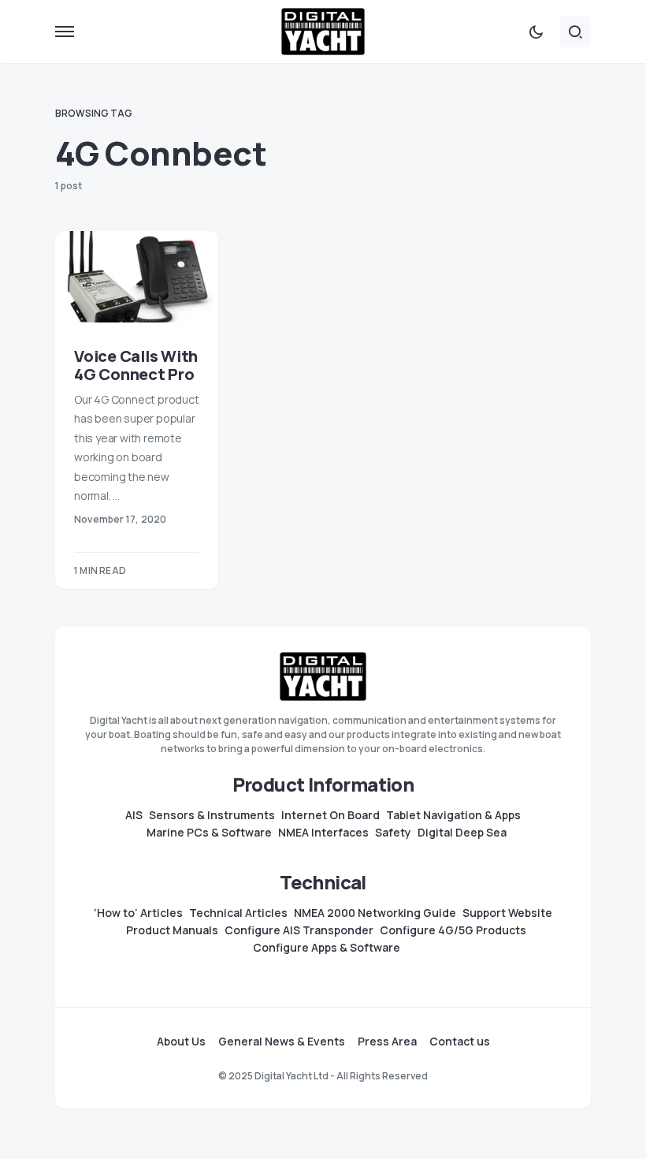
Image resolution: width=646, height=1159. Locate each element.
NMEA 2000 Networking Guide (375, 913)
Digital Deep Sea (462, 832)
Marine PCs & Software (209, 832)
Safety (393, 832)
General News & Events (281, 1041)
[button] (64, 31)
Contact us (459, 1041)
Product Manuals (172, 930)
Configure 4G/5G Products (453, 930)
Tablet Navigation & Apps (453, 815)
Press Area (387, 1041)
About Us (181, 1041)
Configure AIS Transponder (299, 930)
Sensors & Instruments (212, 815)
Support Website (507, 913)
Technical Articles (238, 913)
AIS (134, 815)
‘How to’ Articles (138, 913)
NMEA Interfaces (323, 832)
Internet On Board (330, 815)
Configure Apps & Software (326, 947)
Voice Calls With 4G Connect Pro (136, 365)
